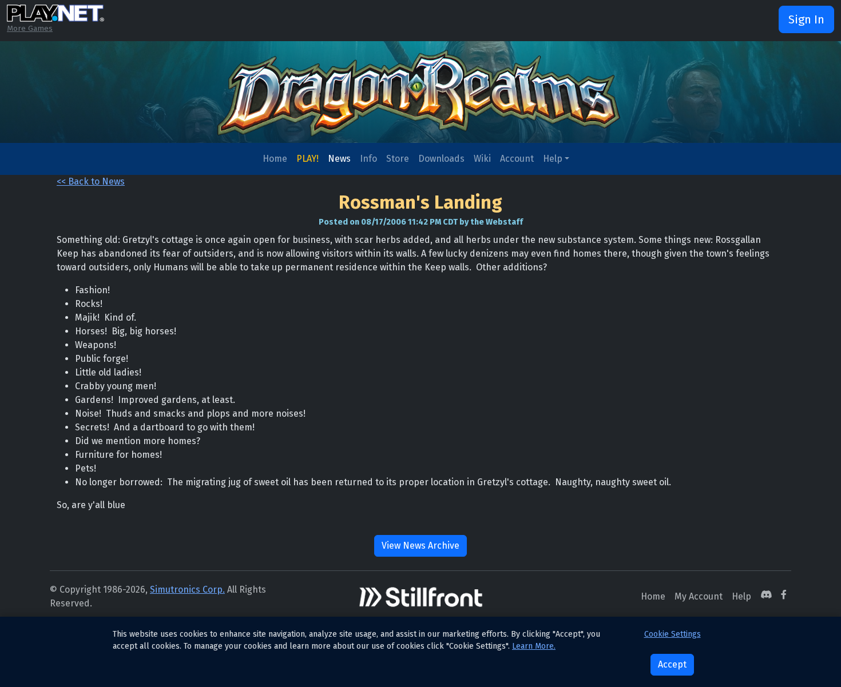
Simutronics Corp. (187, 589)
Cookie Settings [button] (672, 634)
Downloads (441, 158)
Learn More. (534, 646)
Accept (672, 664)
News (339, 158)
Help (552, 158)
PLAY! (307, 158)
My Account (699, 596)
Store (397, 158)
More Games (30, 28)
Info (368, 158)
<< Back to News (91, 181)
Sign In (806, 19)
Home (275, 158)
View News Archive (420, 545)
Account (517, 158)
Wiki (482, 158)
